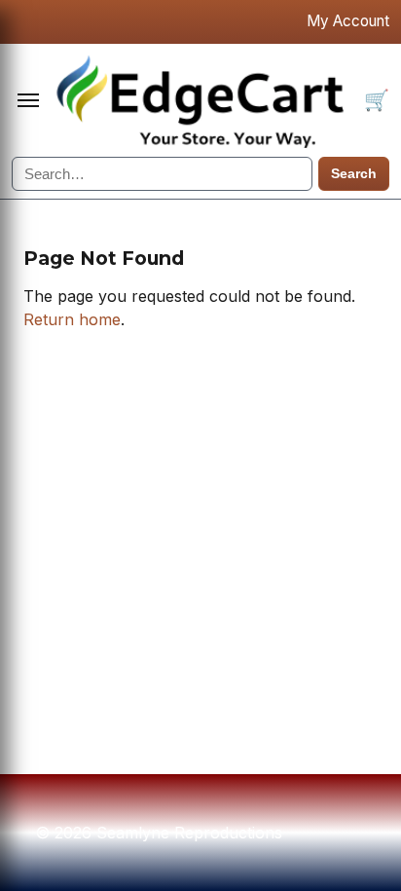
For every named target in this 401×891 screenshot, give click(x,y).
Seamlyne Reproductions (205, 100)
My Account (348, 21)
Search (354, 174)
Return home (72, 319)
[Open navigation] (29, 101)
